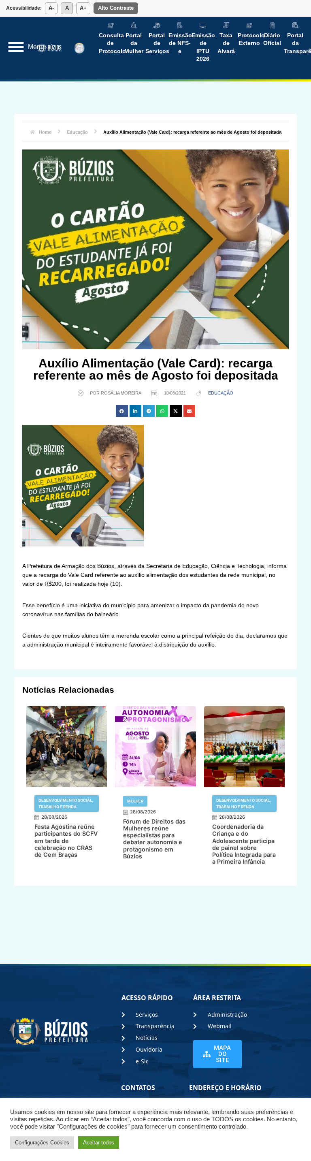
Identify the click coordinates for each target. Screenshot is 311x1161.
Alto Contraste (116, 8)
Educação (220, 393)
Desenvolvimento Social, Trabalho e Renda (65, 803)
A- (51, 8)
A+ (83, 8)
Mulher (135, 801)
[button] (122, 411)
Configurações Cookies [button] (42, 1143)
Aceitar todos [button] (98, 1143)
